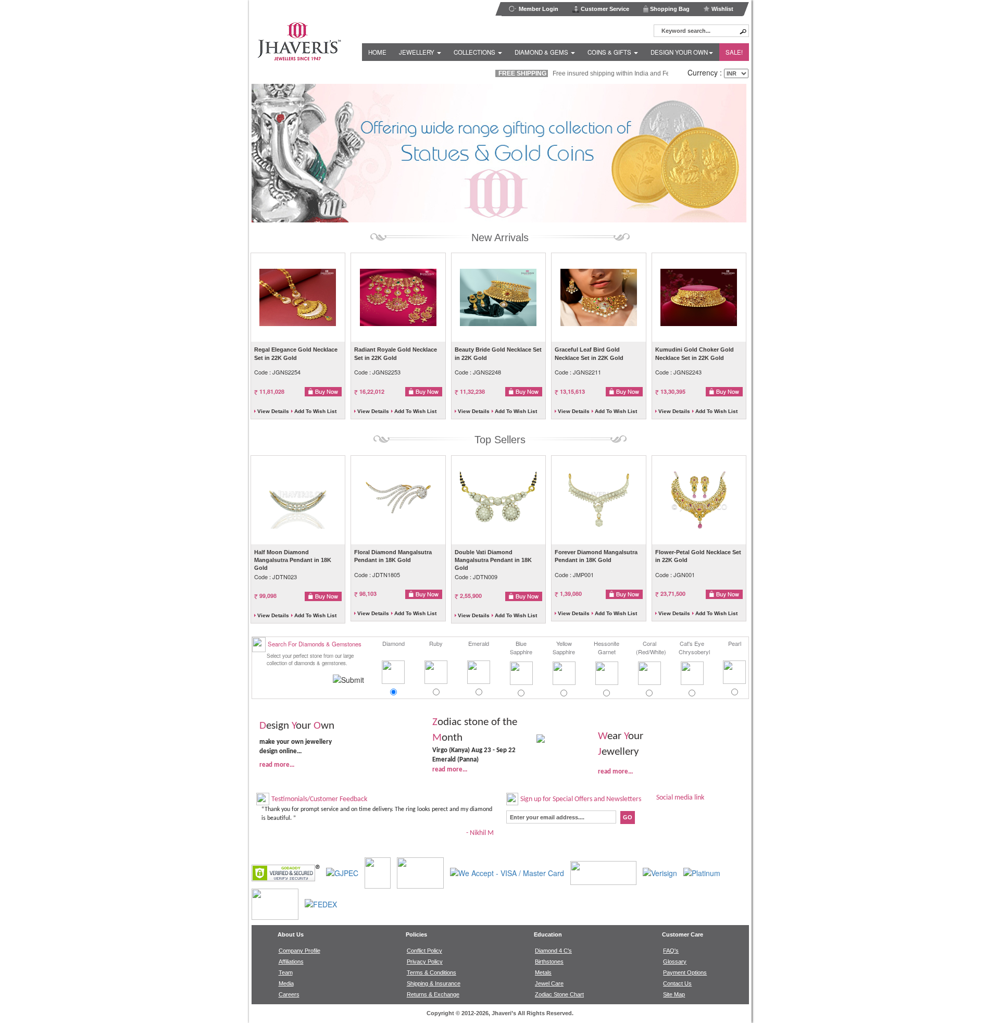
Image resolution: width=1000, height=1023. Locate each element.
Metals (543, 972)
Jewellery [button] (417, 52)
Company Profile (299, 950)
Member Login (537, 9)
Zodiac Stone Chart (559, 994)
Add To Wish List (315, 411)
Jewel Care (549, 983)
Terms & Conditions (431, 972)
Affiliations (291, 961)
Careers (289, 994)
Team (286, 972)
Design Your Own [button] (679, 52)
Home (377, 52)
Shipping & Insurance (433, 983)
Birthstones (549, 961)
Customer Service (604, 9)
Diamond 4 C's (553, 950)
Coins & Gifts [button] (610, 52)
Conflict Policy (424, 950)
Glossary (674, 961)
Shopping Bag (669, 9)
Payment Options (685, 972)
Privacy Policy (425, 961)
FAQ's (671, 950)
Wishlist (721, 9)
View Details (273, 411)
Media (286, 983)
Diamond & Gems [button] (542, 52)
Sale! (734, 52)
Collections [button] (475, 52)
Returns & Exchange (433, 994)
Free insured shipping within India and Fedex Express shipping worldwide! (616, 73)
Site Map (674, 994)
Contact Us (677, 983)
